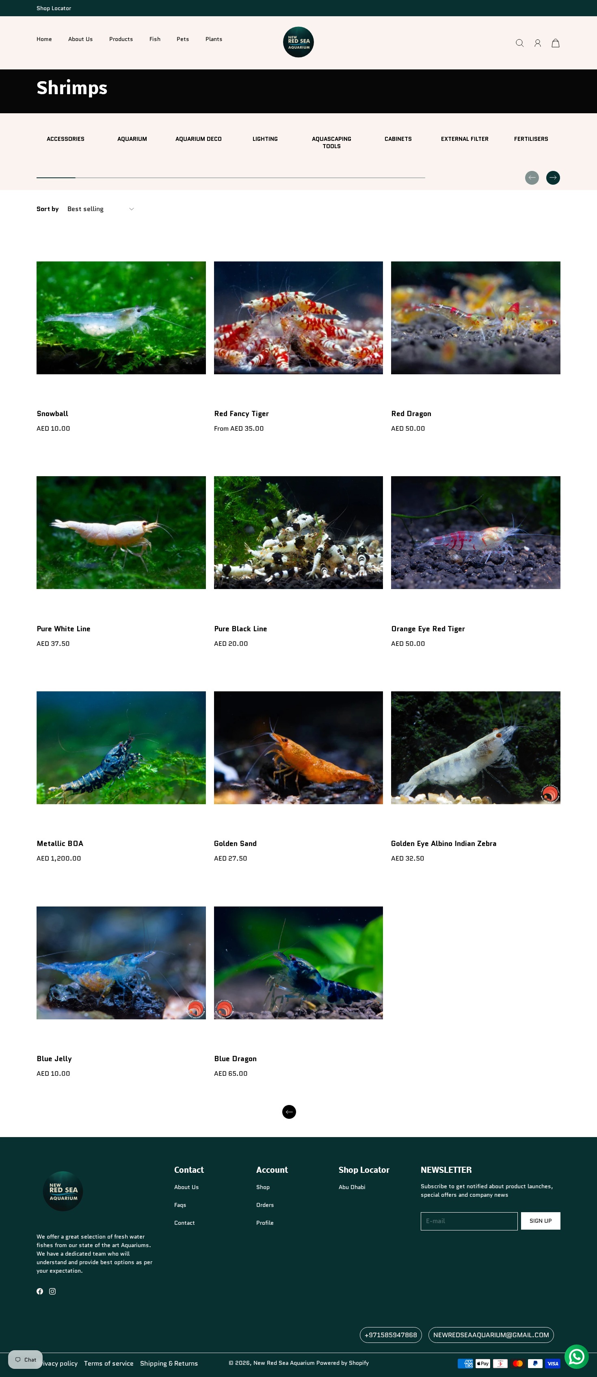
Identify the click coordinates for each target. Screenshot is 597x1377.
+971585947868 (391, 1335)
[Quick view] (196, 392)
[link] (66, 139)
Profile (265, 1223)
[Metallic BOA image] (121, 748)
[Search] (520, 43)
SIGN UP (541, 1221)
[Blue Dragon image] (298, 962)
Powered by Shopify (342, 1363)
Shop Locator (54, 8)
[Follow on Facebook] (40, 1291)
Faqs (180, 1205)
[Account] (538, 43)
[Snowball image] (121, 317)
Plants (214, 39)
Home (44, 39)
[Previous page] (289, 1112)
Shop (263, 1187)
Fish (154, 39)
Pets (183, 39)
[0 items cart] (555, 43)
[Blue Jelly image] (121, 962)
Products (121, 39)
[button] (121, 43)
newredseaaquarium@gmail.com (491, 1335)
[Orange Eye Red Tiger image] (475, 532)
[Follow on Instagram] (52, 1291)
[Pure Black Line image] (298, 532)
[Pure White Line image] (121, 532)
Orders (265, 1205)
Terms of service (109, 1363)
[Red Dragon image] (475, 317)
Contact (184, 1223)
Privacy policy (57, 1363)
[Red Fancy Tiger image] (298, 317)
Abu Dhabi (352, 1187)
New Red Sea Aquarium (284, 1363)
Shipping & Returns (169, 1363)
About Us (80, 39)
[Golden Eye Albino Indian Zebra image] (475, 748)
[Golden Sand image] (298, 748)
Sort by (48, 209)
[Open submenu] (114, 46)
